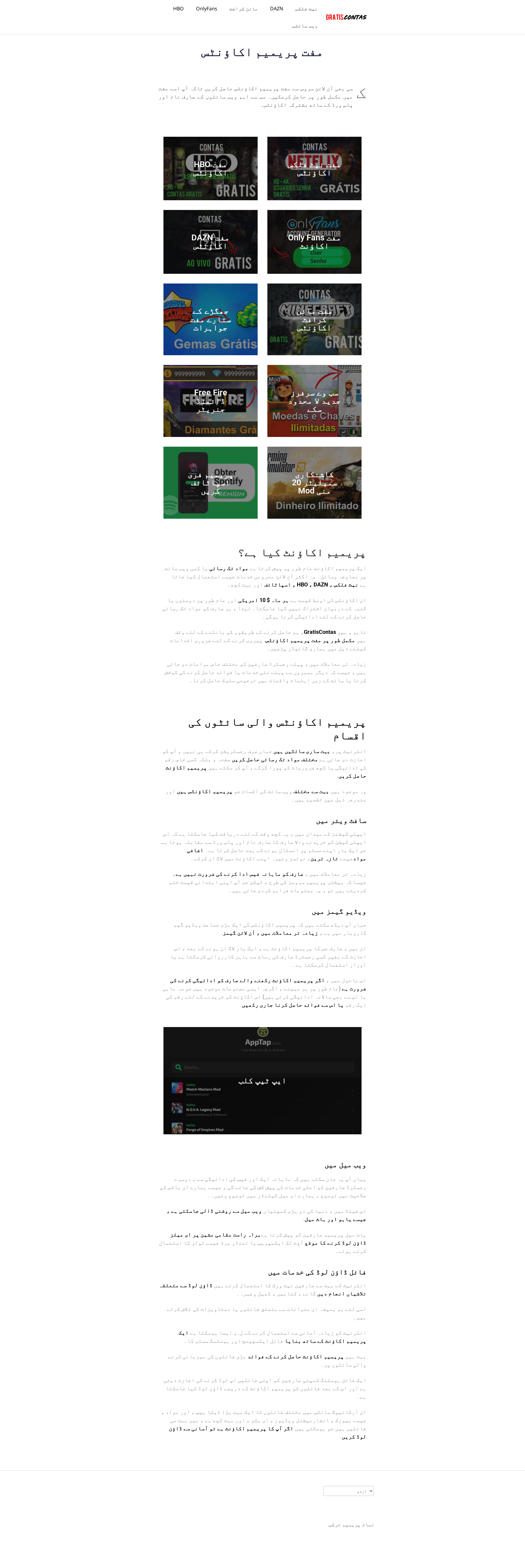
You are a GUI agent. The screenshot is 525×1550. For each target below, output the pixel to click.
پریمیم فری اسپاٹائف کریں (211, 482)
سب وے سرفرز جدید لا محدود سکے (314, 401)
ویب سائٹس (305, 25)
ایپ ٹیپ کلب (262, 1080)
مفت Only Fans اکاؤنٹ (314, 242)
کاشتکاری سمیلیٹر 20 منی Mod (314, 482)
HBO (178, 8)
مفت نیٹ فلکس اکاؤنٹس (314, 168)
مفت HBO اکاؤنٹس (211, 168)
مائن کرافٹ (243, 8)
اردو (362, 1491)
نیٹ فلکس (306, 8)
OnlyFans (206, 8)
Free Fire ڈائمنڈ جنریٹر (210, 401)
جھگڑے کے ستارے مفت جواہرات (210, 319)
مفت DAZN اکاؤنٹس (210, 242)
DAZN (276, 8)
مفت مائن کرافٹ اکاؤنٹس (315, 319)
